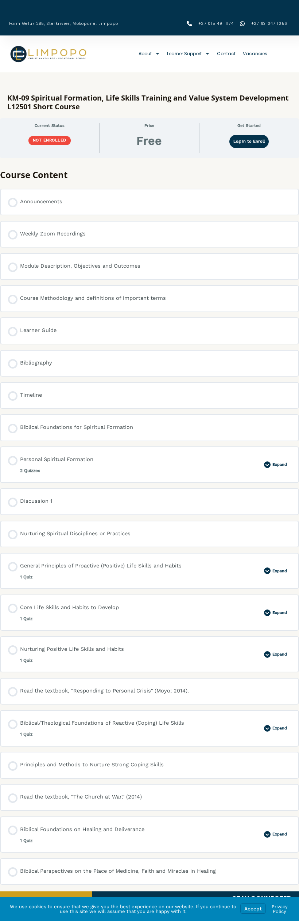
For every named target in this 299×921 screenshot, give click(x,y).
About (145, 53)
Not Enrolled (49, 140)
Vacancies (255, 53)
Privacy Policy (280, 909)
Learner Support (184, 53)
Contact (226, 53)
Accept (253, 908)
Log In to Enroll (249, 141)
